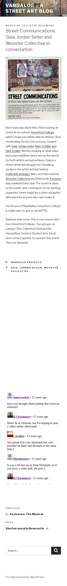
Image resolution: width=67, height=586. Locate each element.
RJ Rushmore (44, 25)
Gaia (14, 146)
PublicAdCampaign (18, 174)
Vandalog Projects (26, 262)
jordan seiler (31, 267)
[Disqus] (33, 330)
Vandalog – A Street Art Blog (29, 8)
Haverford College (42, 132)
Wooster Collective (18, 178)
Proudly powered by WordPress (25, 577)
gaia (14, 267)
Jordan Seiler (26, 146)
